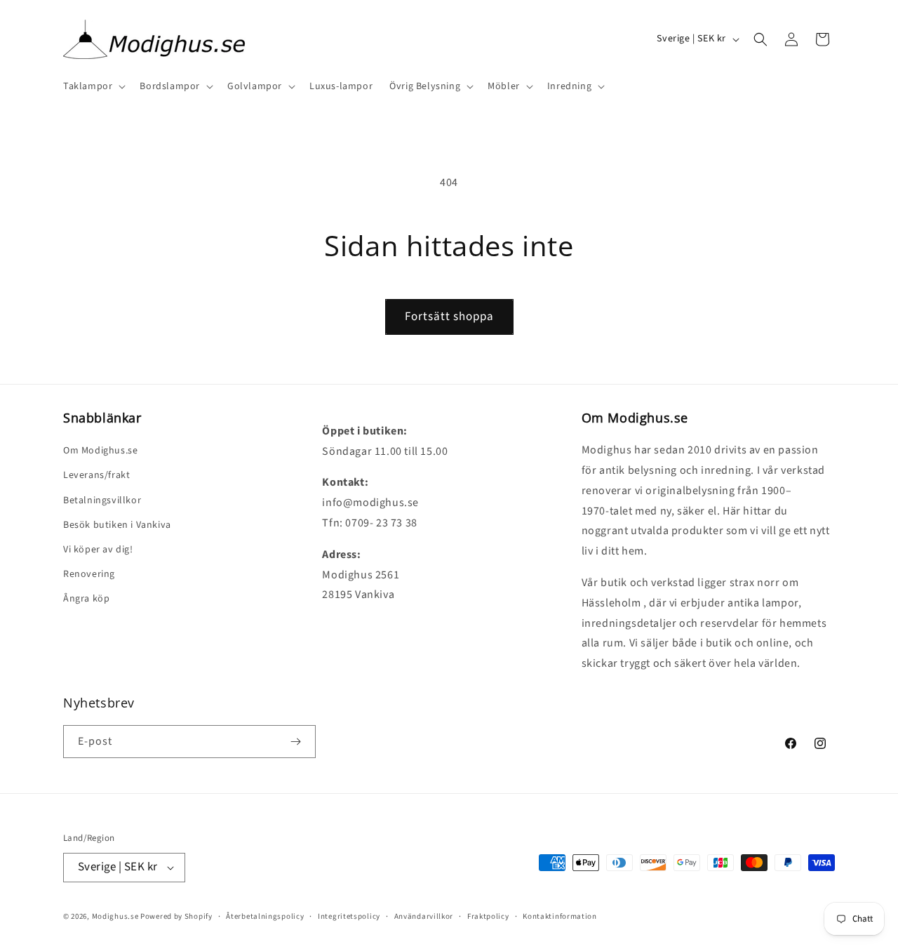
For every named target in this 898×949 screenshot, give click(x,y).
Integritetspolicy (349, 916)
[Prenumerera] (295, 741)
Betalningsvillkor (102, 500)
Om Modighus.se (100, 451)
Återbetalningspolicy (265, 916)
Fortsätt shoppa (449, 316)
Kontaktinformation (560, 916)
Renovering (89, 574)
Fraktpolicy (488, 916)
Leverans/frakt (96, 475)
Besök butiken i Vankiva (117, 525)
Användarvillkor (424, 916)
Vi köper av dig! (98, 550)
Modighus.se (115, 916)
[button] (93, 86)
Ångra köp (86, 599)
